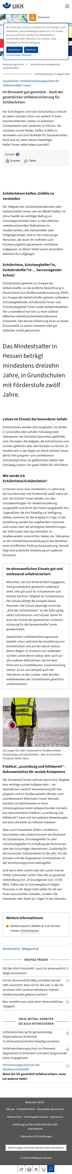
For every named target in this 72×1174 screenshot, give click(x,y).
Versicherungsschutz (13, 64)
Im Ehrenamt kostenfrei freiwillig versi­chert (33, 1041)
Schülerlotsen (29, 931)
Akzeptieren (14, 50)
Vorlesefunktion (26, 1109)
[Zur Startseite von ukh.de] (18, 7)
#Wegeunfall (30, 949)
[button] (29, 1168)
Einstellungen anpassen (19, 55)
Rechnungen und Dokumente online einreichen (36, 1148)
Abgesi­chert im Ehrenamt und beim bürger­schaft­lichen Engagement (35, 1055)
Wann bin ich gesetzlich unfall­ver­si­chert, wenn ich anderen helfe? (35, 1076)
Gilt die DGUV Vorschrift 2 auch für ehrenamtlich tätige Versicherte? (34, 970)
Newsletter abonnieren (50, 1109)
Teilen (32, 161)
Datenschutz (14, 1117)
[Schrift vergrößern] (21, 1168)
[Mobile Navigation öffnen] (67, 6)
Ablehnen (31, 50)
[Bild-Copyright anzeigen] (69, 43)
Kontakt (10, 154)
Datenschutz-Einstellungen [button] (36, 1136)
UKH (53, 853)
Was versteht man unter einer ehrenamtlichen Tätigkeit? (33, 1004)
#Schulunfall (11, 949)
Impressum (56, 1117)
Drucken (15, 161)
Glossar (10, 1109)
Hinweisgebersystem (36, 1117)
